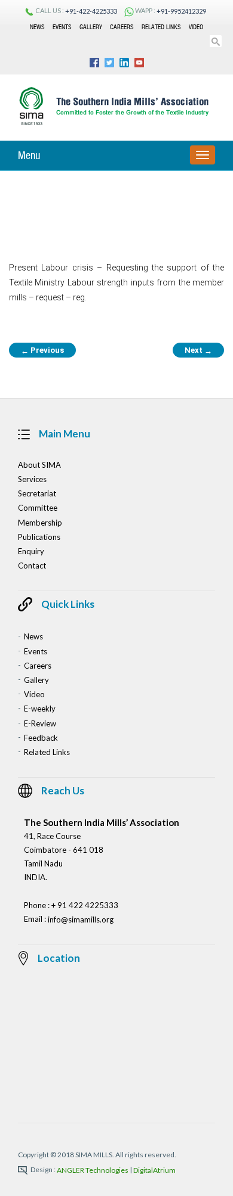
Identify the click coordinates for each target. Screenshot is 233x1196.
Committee (37, 508)
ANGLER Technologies (92, 1170)
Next (198, 350)
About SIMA (39, 465)
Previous (42, 350)
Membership (40, 522)
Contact (32, 565)
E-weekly (40, 709)
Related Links (161, 27)
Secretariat (37, 493)
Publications (39, 537)
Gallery (90, 27)
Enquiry (31, 551)
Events (62, 27)
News (37, 27)
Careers (122, 27)
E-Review (40, 723)
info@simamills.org (81, 919)
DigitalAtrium (154, 1170)
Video (196, 27)
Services (32, 479)
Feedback (41, 738)
